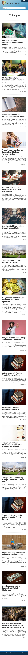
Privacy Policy (15, 653)
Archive (10, 653)
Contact (20, 653)
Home (7, 653)
